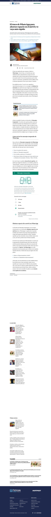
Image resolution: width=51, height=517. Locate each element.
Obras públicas (37, 0)
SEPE (20, 505)
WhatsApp (15, 275)
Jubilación (21, 500)
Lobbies (32, 0)
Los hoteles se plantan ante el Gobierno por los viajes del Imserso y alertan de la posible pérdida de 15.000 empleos (28, 113)
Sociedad (11, 275)
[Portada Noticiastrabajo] (15, 490)
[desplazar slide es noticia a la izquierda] (14, 1)
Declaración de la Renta (14, 503)
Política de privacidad (35, 506)
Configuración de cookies (35, 501)
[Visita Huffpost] (37, 3)
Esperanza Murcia (16, 64)
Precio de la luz (17, 0)
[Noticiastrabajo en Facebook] (32, 512)
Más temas (21, 506)
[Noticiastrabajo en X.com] (34, 512)
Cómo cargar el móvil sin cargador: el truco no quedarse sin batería (24, 39)
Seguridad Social (22, 503)
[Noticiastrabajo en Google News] (40, 512)
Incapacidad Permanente (14, 505)
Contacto (32, 508)
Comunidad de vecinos (24, 501)
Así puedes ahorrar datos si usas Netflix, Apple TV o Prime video (24, 40)
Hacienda (11, 506)
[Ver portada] (16, 3)
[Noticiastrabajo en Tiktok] (37, 512)
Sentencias (12, 501)
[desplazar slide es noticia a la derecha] (40, 1)
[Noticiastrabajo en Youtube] (39, 512)
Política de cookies (34, 503)
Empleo (11, 500)
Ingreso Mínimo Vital (13, 508)
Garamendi (29, 0)
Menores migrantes (23, 0)
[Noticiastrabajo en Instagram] (35, 512)
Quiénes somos (34, 500)
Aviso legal (33, 505)
